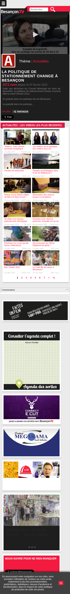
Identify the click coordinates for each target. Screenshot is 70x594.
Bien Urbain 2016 (12, 267)
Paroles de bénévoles (14, 170)
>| (54, 277)
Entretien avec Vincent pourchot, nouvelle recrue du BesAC (46, 221)
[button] (35, 34)
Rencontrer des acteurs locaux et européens (43, 196)
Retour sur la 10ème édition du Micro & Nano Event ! (16, 196)
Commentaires (8, 290)
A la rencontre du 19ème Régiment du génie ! (44, 244)
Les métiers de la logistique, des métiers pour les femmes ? (45, 148)
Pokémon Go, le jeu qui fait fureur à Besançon (16, 244)
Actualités (41, 61)
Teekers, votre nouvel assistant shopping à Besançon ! (14, 148)
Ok (61, 583)
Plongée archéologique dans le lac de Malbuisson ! (45, 171)
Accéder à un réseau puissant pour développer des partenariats (15, 221)
